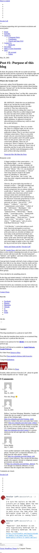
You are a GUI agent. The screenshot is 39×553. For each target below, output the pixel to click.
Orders (10, 54)
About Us (7, 35)
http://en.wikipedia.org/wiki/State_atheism (21, 464)
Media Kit (11, 45)
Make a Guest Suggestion (12, 48)
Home (6, 32)
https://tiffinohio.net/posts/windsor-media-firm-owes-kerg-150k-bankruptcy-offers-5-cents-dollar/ (22, 535)
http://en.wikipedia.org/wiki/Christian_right (19, 419)
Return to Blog (15, 352)
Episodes (7, 34)
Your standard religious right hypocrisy (19, 356)
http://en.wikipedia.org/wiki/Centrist (16, 430)
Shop (6, 50)
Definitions (10, 360)
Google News (10, 250)
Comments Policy (14, 37)
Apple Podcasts (29, 347)
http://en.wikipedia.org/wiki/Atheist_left (21, 456)
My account (12, 52)
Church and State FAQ (15, 41)
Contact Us (8, 43)
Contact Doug (4, 292)
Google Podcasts (5, 349)
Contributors (12, 39)
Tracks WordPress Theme (8, 548)
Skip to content (5, 1)
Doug (17, 369)
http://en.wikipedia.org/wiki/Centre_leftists (23, 423)
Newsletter (7, 47)
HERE (21, 342)
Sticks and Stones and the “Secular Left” (17, 247)
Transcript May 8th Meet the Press (15, 154)
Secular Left (4, 21)
